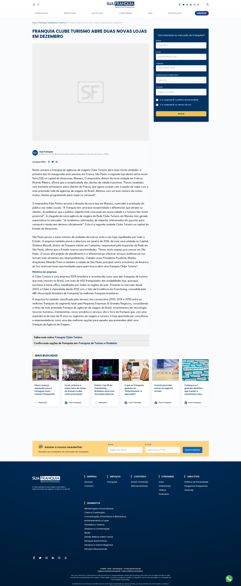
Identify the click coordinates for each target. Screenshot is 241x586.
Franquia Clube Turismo (68, 337)
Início (34, 22)
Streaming (125, 13)
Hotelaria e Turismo (57, 22)
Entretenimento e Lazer (96, 520)
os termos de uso (183, 105)
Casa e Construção (94, 512)
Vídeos (162, 489)
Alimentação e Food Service (99, 508)
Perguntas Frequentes (196, 485)
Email (158, 52)
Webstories (165, 485)
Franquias (41, 13)
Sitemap (189, 489)
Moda (87, 532)
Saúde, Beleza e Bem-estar (98, 536)
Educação (174, 13)
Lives (161, 481)
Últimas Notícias (139, 485)
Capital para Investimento (167, 75)
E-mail (148, 444)
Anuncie (201, 13)
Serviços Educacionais (95, 548)
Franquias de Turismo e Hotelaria (98, 343)
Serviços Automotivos (95, 540)
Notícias (97, 13)
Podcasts (164, 494)
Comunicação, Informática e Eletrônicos (105, 516)
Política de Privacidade (196, 481)
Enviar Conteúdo (139, 481)
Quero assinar (192, 449)
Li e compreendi (179, 100)
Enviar (181, 113)
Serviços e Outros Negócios (98, 544)
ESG (150, 13)
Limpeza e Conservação (97, 528)
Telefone (159, 63)
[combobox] (179, 92)
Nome (158, 40)
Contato (88, 485)
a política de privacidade (186, 100)
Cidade (159, 87)
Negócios (70, 13)
